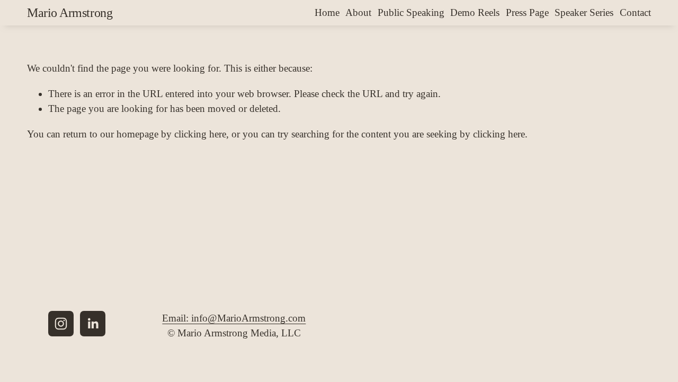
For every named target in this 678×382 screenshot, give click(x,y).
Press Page (527, 12)
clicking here (200, 134)
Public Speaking (411, 12)
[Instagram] (61, 323)
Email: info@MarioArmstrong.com (234, 318)
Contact (635, 12)
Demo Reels (474, 12)
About (358, 12)
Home (327, 12)
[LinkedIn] (92, 323)
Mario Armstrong (69, 13)
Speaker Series (584, 12)
